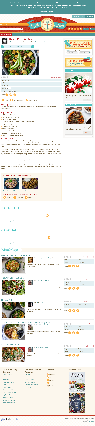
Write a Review (55, 237)
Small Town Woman (9, 402)
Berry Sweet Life (8, 377)
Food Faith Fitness (8, 382)
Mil (37, 302)
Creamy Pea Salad (10, 345)
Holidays (27, 374)
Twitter (30, 197)
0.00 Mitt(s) (59, 77)
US (10, 91)
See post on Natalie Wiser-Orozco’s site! (17, 46)
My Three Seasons (8, 395)
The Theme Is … (30, 387)
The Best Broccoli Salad (12, 278)
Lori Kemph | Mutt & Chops (44, 258)
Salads (7, 34)
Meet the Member (30, 382)
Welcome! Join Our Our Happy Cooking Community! (78, 44)
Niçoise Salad (7, 300)
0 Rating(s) (53, 77)
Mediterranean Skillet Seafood (15, 256)
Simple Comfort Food (9, 400)
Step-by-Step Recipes (31, 384)
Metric (15, 91)
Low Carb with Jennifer (10, 392)
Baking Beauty (7, 374)
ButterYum (6, 379)
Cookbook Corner (76, 370)
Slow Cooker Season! (73, 105)
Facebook (20, 197)
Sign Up (86, 28)
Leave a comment (18, 100)
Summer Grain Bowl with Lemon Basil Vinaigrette (25, 322)
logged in (11, 221)
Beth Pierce (39, 280)
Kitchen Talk (28, 377)
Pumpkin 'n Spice (8, 397)
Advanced (21, 31)
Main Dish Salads (39, 41)
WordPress (91, 421)
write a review (33, 100)
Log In (92, 28)
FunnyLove (6, 384)
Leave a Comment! (54, 215)
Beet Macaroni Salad (9, 191)
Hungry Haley (7, 387)
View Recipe (87, 99)
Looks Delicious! (30, 379)
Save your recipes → (47, 12)
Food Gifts (69, 71)
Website (8, 197)
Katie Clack (39, 325)
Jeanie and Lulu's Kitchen (10, 390)
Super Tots (25, 191)
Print (6, 100)
